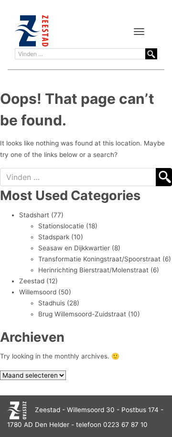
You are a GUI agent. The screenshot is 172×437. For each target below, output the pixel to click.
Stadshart (34, 215)
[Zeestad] (31, 30)
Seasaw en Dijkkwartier (74, 248)
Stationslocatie (61, 226)
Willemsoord (37, 292)
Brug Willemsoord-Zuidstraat (82, 314)
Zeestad (31, 281)
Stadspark (53, 237)
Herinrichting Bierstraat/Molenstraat (93, 270)
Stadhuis (51, 303)
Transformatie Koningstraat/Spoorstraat (99, 259)
